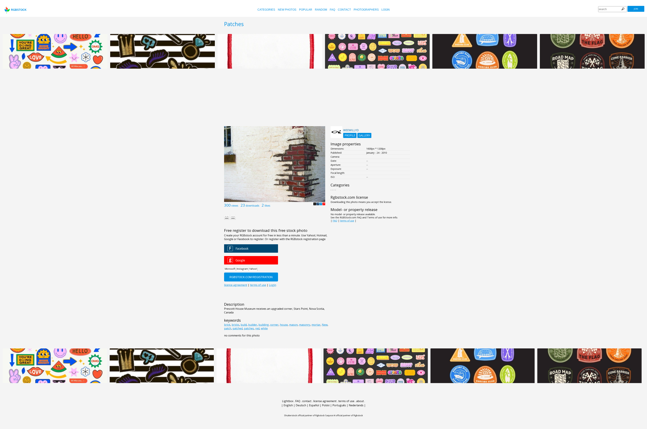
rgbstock (19, 9)
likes (267, 205)
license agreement (324, 401)
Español (314, 405)
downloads (252, 205)
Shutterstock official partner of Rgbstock (304, 415)
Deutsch (301, 405)
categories (266, 9)
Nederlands (356, 405)
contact (344, 9)
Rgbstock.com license (349, 197)
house (284, 325)
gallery (364, 135)
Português (339, 405)
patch (227, 328)
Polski (326, 405)
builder (252, 325)
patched (238, 328)
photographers (366, 9)
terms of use (347, 220)
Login (385, 9)
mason (293, 325)
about (360, 401)
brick (227, 325)
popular (305, 9)
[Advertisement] (323, 99)
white (264, 328)
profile (350, 135)
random (321, 9)
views (234, 205)
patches (249, 328)
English (288, 405)
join (636, 8)
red (257, 328)
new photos (287, 9)
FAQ (332, 9)
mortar (316, 325)
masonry (304, 325)
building (263, 325)
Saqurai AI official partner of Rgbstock (344, 415)
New (325, 325)
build (244, 325)
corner (274, 325)
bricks (235, 325)
